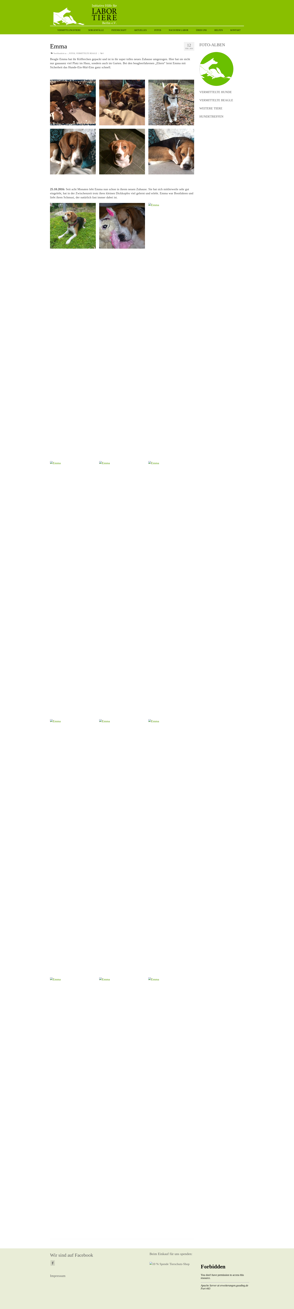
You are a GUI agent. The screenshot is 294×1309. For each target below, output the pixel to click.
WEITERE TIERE (210, 108)
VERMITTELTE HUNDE (215, 92)
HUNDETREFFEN (211, 116)
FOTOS (72, 53)
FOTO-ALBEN (212, 45)
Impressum (58, 1276)
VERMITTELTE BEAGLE (86, 53)
